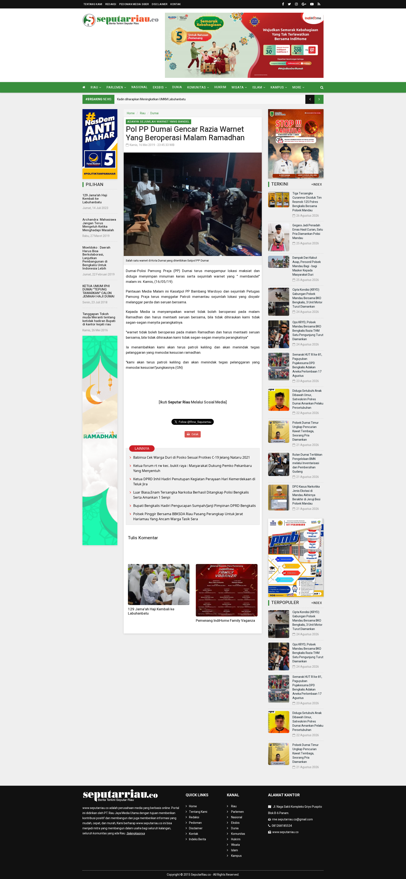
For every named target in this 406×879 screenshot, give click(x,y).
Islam (234, 850)
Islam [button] (257, 87)
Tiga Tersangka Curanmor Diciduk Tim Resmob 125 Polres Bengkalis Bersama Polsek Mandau (307, 202)
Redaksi (110, 4)
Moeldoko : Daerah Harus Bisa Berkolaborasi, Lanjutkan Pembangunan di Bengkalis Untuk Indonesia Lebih (96, 258)
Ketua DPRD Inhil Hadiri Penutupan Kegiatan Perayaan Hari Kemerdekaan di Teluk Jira (194, 481)
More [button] (296, 87)
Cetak (194, 434)
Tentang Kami (93, 4)
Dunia (177, 87)
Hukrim (220, 87)
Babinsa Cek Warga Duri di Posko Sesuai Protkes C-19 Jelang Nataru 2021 (191, 457)
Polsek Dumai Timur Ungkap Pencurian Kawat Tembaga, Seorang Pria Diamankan (305, 431)
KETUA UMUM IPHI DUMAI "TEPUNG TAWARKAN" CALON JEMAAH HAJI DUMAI (98, 291)
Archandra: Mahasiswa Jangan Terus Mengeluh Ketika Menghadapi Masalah (99, 224)
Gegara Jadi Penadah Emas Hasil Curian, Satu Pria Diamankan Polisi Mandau (307, 231)
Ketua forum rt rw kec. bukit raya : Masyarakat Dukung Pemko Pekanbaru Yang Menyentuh (192, 468)
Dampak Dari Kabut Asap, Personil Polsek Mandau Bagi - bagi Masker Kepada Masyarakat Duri (306, 266)
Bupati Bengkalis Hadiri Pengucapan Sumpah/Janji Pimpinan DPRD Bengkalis (194, 505)
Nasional (140, 87)
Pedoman (195, 823)
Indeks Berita (197, 839)
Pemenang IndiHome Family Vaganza (225, 620)
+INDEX (316, 184)
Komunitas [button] (196, 87)
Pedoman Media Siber (134, 4)
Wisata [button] (238, 87)
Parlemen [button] (115, 87)
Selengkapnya (135, 833)
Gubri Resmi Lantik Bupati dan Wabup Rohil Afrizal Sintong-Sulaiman (161, 99)
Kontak (175, 4)
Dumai (154, 113)
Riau (142, 113)
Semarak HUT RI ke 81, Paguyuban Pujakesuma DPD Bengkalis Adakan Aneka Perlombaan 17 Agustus (307, 365)
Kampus (236, 856)
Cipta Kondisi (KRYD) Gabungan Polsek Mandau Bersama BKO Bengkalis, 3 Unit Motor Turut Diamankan (307, 298)
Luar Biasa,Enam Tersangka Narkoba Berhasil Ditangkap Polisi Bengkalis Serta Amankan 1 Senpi (191, 495)
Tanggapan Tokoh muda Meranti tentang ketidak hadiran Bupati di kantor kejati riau (98, 319)
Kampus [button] (277, 87)
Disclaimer (159, 4)
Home (131, 113)
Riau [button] (94, 87)
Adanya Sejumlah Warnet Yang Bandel (158, 122)
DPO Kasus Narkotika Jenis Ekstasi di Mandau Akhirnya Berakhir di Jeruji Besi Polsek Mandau (306, 495)
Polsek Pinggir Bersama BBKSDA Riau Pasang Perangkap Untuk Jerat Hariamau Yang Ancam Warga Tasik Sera (188, 516)
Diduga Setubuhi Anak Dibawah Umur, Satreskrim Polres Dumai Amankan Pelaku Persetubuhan (307, 399)
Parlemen (237, 812)
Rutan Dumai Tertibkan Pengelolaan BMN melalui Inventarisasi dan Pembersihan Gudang (307, 463)
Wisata (235, 845)
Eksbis (235, 823)
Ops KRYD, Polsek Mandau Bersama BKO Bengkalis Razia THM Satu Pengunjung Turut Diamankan (307, 330)
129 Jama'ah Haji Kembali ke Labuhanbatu (94, 199)
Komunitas (238, 834)
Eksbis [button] (158, 87)
